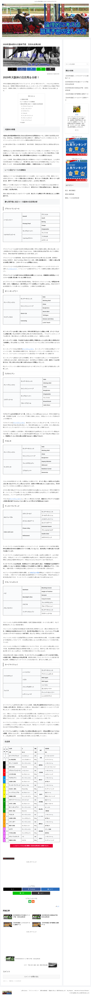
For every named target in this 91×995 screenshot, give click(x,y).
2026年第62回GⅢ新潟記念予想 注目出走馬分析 (76, 89)
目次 (29, 96)
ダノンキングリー (27, 108)
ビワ (76, 114)
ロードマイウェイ (27, 120)
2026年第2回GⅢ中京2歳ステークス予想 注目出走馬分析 (77, 83)
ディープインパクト (28, 349)
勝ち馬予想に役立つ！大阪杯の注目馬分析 (32, 104)
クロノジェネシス (27, 117)
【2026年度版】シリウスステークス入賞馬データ (76, 77)
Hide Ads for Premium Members (81, 990)
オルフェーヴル (34, 572)
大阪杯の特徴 (24, 99)
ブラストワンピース (28, 106)
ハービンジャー (12, 269)
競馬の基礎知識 (43, 990)
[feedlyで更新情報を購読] (29, 901)
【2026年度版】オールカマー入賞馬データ (76, 99)
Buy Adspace (70, 990)
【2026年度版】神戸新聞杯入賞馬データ (76, 94)
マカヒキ (25, 113)
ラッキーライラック (28, 115)
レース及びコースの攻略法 (28, 101)
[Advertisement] (31, 873)
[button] (50, 69)
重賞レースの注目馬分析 (9, 858)
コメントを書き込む (31, 976)
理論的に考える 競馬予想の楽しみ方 (57, 990)
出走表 (23, 122)
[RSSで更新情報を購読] (33, 901)
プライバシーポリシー (34, 990)
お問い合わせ (24, 990)
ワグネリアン (26, 111)
